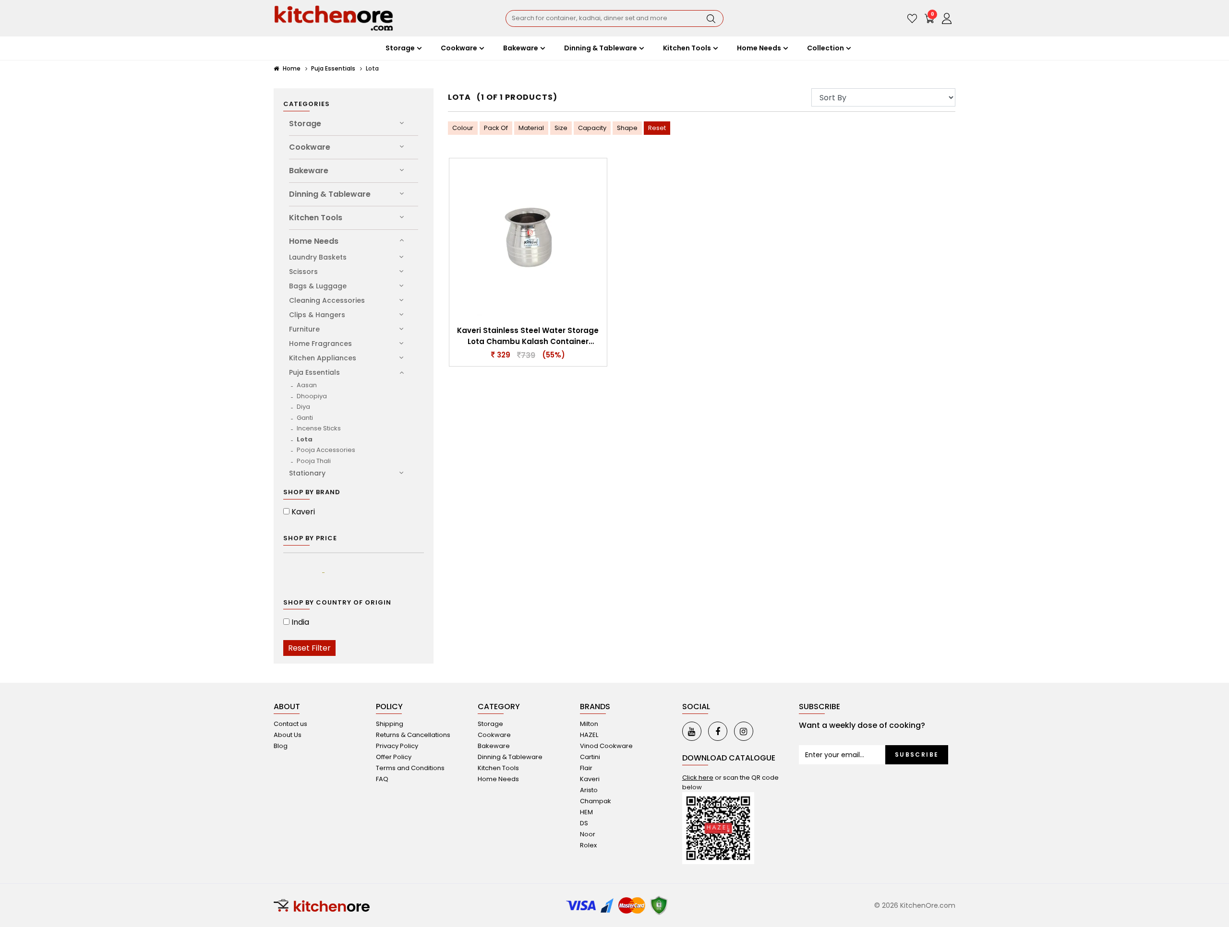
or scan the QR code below (730, 782)
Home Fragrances (320, 343)
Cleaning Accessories (327, 300)
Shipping (389, 723)
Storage (305, 123)
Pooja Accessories (326, 449)
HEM (586, 812)
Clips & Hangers (317, 315)
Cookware (309, 147)
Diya (303, 406)
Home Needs (313, 241)
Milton (589, 723)
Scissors (303, 271)
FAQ (382, 779)
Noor (587, 834)
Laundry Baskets (318, 257)
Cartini (590, 756)
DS (584, 823)
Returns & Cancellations (413, 734)
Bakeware (308, 170)
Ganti (305, 417)
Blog (281, 745)
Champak (595, 801)
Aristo (589, 790)
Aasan (307, 385)
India (300, 622)
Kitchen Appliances (322, 358)
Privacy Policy (397, 745)
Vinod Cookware (606, 745)
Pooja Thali (314, 460)
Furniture (304, 329)
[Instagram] (743, 731)
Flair (586, 767)
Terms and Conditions (410, 767)
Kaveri (303, 511)
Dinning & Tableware (330, 194)
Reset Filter (309, 648)
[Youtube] (691, 731)
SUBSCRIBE (917, 754)
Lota (305, 439)
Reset (657, 127)
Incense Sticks (319, 428)
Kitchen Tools (315, 217)
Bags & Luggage (318, 286)
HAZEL (589, 734)
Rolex (588, 845)
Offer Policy (393, 756)
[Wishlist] (912, 18)
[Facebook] (717, 731)
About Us (287, 734)
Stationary (307, 473)
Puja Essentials (333, 68)
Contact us (290, 723)
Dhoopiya (312, 396)
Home (291, 68)
